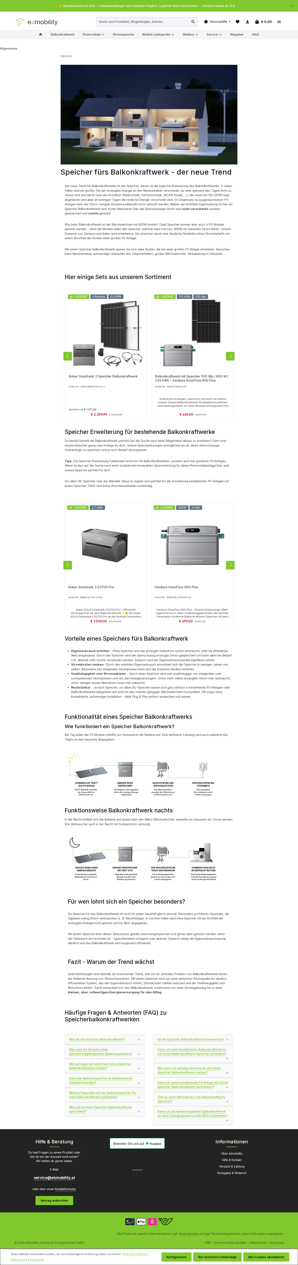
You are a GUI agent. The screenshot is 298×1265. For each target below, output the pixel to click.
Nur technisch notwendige (217, 1257)
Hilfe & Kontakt (231, 1160)
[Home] (41, 34)
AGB (208, 1242)
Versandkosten (188, 1233)
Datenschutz (258, 1242)
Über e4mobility (231, 1153)
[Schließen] (292, 5)
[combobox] (142, 21)
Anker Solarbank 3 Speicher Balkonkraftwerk (102, 376)
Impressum (276, 1242)
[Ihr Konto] (247, 21)
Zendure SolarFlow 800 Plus (89, 587)
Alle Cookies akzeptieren (266, 1257)
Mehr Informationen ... (136, 1254)
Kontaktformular (65, 1189)
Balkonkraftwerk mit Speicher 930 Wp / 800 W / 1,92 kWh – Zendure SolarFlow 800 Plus (191, 378)
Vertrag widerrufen (54, 1200)
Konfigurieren (177, 1257)
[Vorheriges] (67, 356)
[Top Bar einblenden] (279, 21)
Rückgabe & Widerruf (231, 1173)
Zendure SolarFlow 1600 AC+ (177, 587)
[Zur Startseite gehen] (37, 22)
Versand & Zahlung (231, 1166)
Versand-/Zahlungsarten (230, 1242)
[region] (149, 6)
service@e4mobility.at (54, 1177)
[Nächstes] (230, 356)
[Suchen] (193, 21)
